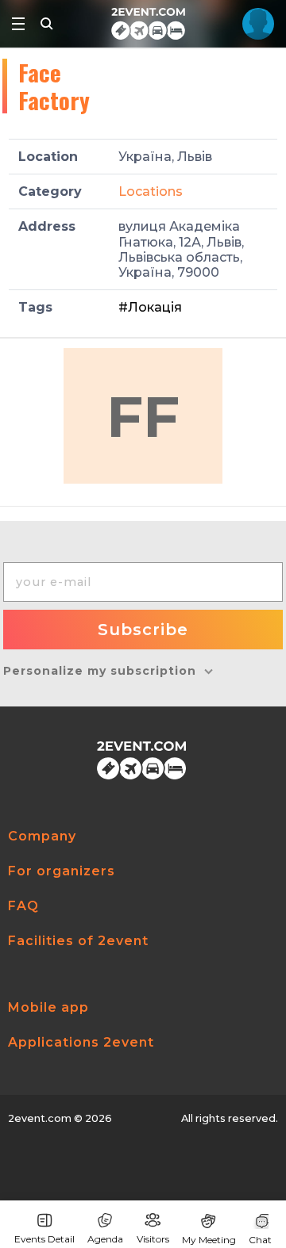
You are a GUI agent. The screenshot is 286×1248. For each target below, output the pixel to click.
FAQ (23, 905)
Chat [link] (260, 1240)
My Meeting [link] (209, 1240)
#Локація (150, 307)
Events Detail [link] (44, 1239)
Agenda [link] (105, 1239)
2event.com (40, 1118)
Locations (150, 191)
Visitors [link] (153, 1239)
